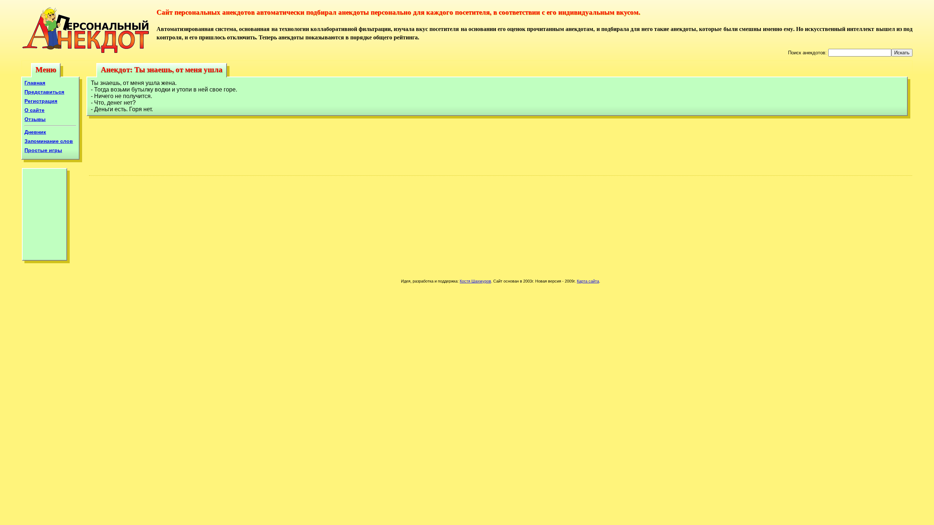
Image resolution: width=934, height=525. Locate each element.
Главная (34, 83)
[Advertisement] (44, 216)
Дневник (35, 132)
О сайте (34, 110)
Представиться (44, 92)
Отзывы (35, 119)
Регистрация (40, 101)
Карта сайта (588, 281)
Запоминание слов (48, 141)
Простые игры (43, 150)
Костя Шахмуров (475, 281)
